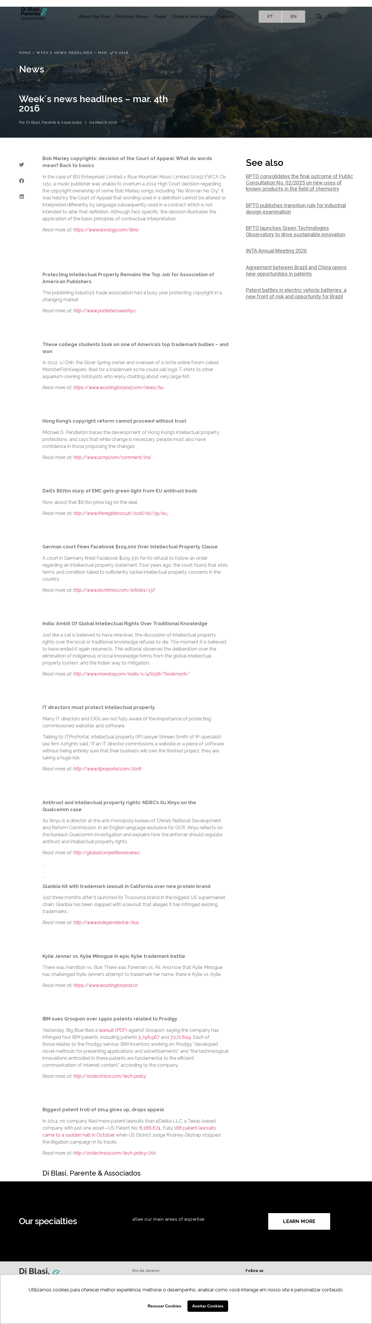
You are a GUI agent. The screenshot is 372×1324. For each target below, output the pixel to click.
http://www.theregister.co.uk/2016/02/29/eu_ (121, 513)
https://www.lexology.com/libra (106, 230)
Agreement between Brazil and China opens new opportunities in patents (296, 270)
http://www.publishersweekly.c (104, 310)
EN (294, 16)
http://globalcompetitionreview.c (106, 852)
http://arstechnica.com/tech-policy (109, 1076)
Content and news (191, 16)
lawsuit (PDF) (113, 1030)
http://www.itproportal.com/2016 (107, 769)
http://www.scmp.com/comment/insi (112, 457)
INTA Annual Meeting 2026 (276, 251)
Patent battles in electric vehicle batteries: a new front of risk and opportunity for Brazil (296, 293)
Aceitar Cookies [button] (207, 1306)
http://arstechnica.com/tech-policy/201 (114, 1153)
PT (270, 16)
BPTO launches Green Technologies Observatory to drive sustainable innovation (295, 231)
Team (160, 16)
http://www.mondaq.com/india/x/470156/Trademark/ (131, 674)
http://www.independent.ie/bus (106, 922)
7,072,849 (180, 1037)
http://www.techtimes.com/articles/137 (114, 590)
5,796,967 (149, 1037)
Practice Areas (132, 16)
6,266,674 (150, 1128)
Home (25, 53)
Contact (225, 16)
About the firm (94, 16)
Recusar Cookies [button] (164, 1306)
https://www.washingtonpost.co (105, 985)
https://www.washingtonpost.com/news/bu (118, 387)
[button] (21, 164)
